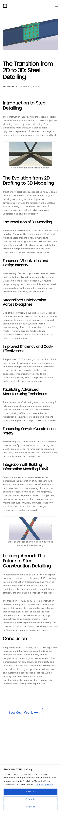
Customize (30, 799)
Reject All (30, 807)
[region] (30, 789)
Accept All (30, 792)
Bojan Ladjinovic (11, 87)
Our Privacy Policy (44, 785)
